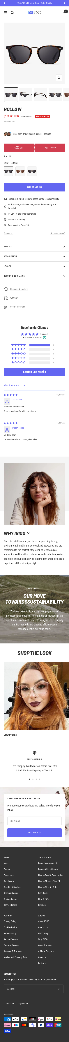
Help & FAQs (43, 899)
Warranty (14, 298)
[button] (18, 345)
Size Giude (43, 893)
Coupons (42, 957)
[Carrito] (63, 12)
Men (6, 863)
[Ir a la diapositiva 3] (36, 779)
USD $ (8, 1004)
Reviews (41, 963)
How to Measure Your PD (49, 881)
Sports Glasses (10, 905)
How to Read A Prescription (50, 875)
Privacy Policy (10, 921)
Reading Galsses (11, 893)
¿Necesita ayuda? (57, 233)
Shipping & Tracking (19, 289)
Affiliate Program (46, 951)
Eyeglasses (8, 875)
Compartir (8, 233)
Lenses (7, 266)
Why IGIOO (42, 939)
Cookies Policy (10, 927)
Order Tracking (45, 945)
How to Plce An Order (48, 887)
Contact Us (43, 927)
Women (7, 869)
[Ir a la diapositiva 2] (32, 779)
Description (10, 256)
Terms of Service (11, 945)
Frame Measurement (47, 863)
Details (8, 246)
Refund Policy (10, 933)
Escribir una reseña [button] (34, 372)
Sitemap (42, 905)
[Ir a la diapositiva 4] (39, 779)
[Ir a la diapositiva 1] (29, 779)
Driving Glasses (10, 899)
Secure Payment (17, 306)
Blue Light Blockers (12, 887)
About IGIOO (43, 921)
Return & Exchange (14, 276)
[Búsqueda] (12, 12)
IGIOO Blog (43, 933)
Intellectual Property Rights (16, 957)
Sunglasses (9, 881)
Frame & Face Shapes (48, 869)
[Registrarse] (58, 989)
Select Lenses (34, 187)
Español (21, 1004)
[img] (11, 395)
